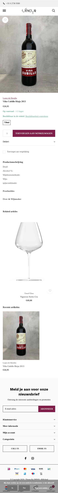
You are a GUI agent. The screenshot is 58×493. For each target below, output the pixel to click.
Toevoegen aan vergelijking (18, 152)
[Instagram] (32, 458)
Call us (15, 449)
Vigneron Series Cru (29, 297)
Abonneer (47, 409)
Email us (41, 449)
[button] (4, 11)
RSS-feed (44, 479)
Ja (12, 488)
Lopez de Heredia (10, 98)
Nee (24, 488)
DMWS (37, 479)
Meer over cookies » (42, 488)
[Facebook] (25, 458)
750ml (6, 122)
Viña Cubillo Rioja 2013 (13, 366)
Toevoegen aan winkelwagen (34, 133)
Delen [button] (6, 141)
